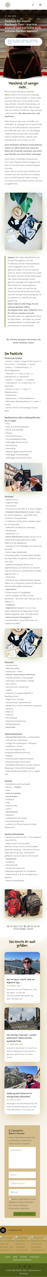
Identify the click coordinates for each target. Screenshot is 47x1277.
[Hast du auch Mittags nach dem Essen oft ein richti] (39, 1244)
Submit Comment (24, 1214)
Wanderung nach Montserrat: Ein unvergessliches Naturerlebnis (19, 1095)
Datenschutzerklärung (22, 1260)
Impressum (34, 1257)
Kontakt (23, 1257)
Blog (15, 1257)
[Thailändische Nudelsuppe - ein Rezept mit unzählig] (23, 1244)
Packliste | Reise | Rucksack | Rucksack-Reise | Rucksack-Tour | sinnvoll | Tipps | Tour (23, 41)
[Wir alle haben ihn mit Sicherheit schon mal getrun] (8, 1244)
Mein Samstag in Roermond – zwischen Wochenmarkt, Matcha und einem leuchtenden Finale (21, 1038)
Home (7, 1257)
